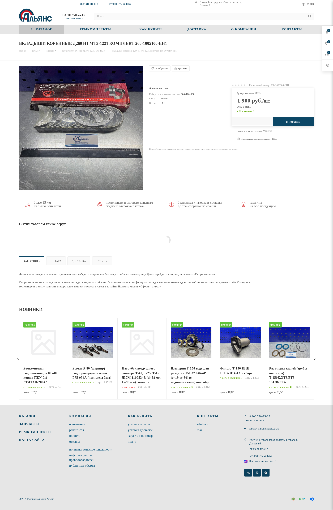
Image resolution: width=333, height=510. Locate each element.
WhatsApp (203, 424)
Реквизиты (76, 430)
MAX (200, 430)
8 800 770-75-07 (75, 15)
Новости (74, 435)
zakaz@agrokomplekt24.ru (264, 428)
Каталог (27, 416)
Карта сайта (32, 440)
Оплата (56, 261)
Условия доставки (140, 430)
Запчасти (29, 424)
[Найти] (309, 16)
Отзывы (102, 261)
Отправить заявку (120, 3)
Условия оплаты (139, 424)
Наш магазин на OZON (263, 461)
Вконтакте (248, 473)
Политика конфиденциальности (90, 449)
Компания (80, 416)
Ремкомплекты (35, 432)
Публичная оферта (82, 465)
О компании (77, 424)
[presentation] (18, 358)
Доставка (79, 261)
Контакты (207, 416)
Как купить (31, 261)
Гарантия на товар (140, 435)
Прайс (132, 441)
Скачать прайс (89, 3)
